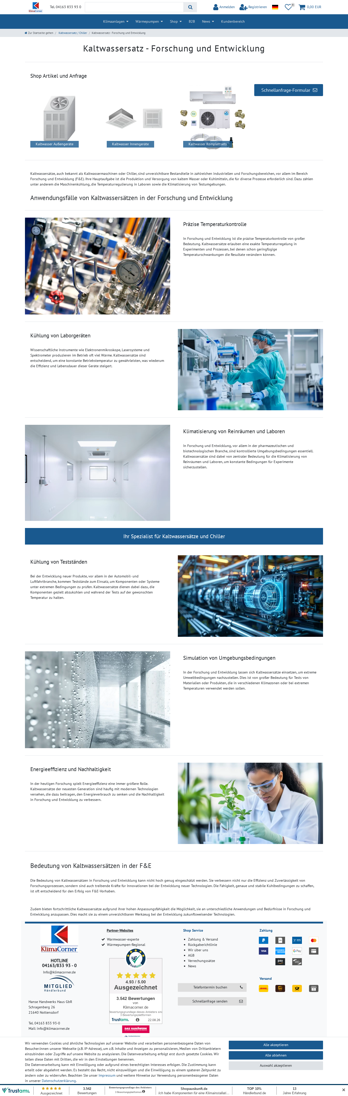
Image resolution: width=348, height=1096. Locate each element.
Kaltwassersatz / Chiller (72, 33)
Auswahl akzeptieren (276, 1065)
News (206, 21)
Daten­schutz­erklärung (59, 1080)
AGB (191, 955)
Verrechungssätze (201, 960)
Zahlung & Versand (203, 939)
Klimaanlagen (114, 21)
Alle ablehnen (276, 1055)
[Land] (275, 7)
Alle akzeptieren (275, 1044)
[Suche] (190, 7)
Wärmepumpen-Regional (126, 944)
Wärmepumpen (147, 21)
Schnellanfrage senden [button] (209, 1001)
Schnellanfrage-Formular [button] (285, 90)
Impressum (107, 1075)
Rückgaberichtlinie (202, 944)
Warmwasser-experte (123, 939)
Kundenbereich (233, 21)
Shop (174, 21)
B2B (192, 21)
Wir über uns (198, 950)
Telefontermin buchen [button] (210, 987)
